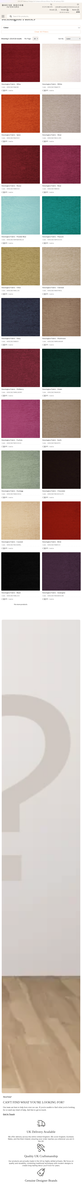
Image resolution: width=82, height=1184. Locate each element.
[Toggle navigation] (3, 16)
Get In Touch (9, 1114)
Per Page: (27, 39)
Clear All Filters (41, 32)
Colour (6, 27)
